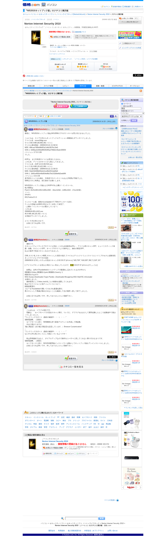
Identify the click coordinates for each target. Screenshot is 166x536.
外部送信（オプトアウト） (94, 531)
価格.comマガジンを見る (134, 266)
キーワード (127, 104)
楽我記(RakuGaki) (40, 129)
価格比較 (49, 453)
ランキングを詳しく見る (134, 408)
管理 (45, 427)
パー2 (139, 184)
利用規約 (61, 531)
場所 (52, 424)
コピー (58, 420)
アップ (61, 427)
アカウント (53, 427)
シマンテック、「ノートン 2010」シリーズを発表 (80, 59)
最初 (40, 424)
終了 (85, 427)
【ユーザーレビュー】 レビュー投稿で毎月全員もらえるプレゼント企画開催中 (131, 141)
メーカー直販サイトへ (59, 47)
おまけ (96, 427)
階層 (78, 417)
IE (106, 427)
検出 (64, 420)
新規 (40, 427)
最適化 (96, 420)
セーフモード (87, 417)
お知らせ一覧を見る (135, 157)
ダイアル (33, 427)
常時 (26, 427)
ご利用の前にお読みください (35, 76)
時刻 (35, 424)
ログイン (107, 7)
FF (58, 417)
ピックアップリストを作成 (131, 48)
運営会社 (51, 531)
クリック (76, 420)
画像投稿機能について (130, 299)
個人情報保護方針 (74, 531)
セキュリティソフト (49, 90)
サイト (102, 420)
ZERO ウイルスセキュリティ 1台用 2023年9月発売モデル (131, 373)
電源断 (46, 420)
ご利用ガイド (138, 7)
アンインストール (73, 424)
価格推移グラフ (80, 32)
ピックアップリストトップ (133, 187)
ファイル (102, 417)
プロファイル (87, 420)
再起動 (108, 424)
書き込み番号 (128, 106)
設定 (63, 417)
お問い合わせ (113, 531)
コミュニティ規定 (128, 295)
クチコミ (82, 453)
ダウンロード (30, 420)
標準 (62, 424)
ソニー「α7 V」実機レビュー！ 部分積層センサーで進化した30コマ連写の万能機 (131, 221)
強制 (52, 420)
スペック (60, 453)
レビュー (71, 453)
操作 (102, 427)
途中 (90, 427)
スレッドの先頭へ (108, 360)
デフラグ (69, 427)
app (102, 424)
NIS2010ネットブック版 (38, 121)
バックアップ (87, 424)
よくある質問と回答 (129, 303)
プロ (69, 420)
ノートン (56, 19)
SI (98, 424)
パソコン (38, 90)
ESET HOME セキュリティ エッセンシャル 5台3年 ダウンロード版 (131, 319)
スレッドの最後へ (109, 128)
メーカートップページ (58, 54)
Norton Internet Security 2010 (69, 125)
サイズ (46, 424)
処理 (57, 424)
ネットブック (50, 417)
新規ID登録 (117, 7)
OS (95, 424)
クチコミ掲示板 (29, 90)
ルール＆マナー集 (128, 301)
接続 (73, 417)
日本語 (109, 420)
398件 (67, 129)
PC (138, 166)
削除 (95, 417)
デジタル (28, 424)
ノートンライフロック (38, 19)
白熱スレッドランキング (131, 276)
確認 (68, 417)
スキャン (28, 417)
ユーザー (78, 427)
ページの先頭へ (110, 500)
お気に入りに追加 (55, 116)
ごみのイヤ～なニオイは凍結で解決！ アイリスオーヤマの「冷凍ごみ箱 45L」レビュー (132, 253)
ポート (39, 420)
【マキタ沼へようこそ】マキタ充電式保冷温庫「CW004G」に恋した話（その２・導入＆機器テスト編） (132, 237)
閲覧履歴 (127, 7)
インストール (38, 417)
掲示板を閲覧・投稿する (130, 297)
